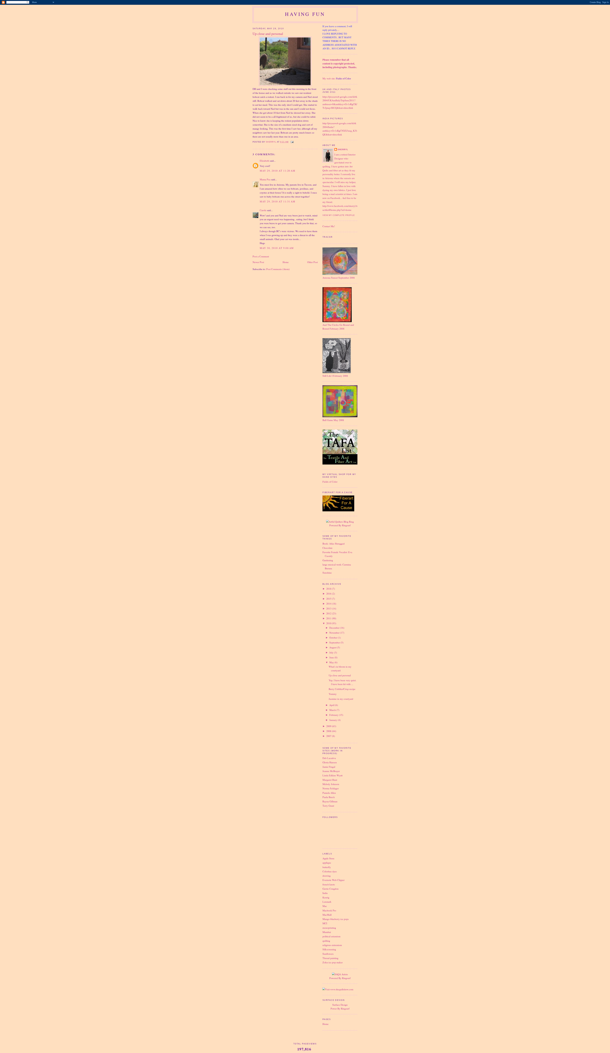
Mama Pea (265, 179)
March (332, 710)
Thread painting (330, 958)
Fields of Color (343, 78)
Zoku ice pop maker (332, 962)
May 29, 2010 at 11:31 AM (277, 201)
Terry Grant (328, 805)
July (331, 652)
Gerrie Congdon (330, 888)
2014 (329, 603)
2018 (329, 588)
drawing (326, 875)
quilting (326, 940)
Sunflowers (328, 953)
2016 (329, 593)
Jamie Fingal (328, 766)
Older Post (312, 262)
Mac (324, 906)
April (332, 705)
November (334, 632)
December (334, 627)
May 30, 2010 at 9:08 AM (277, 248)
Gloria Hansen (329, 762)
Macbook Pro (329, 910)
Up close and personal (340, 675)
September (335, 642)
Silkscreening (329, 949)
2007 (329, 736)
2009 (329, 726)
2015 (329, 598)
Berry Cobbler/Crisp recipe (342, 689)
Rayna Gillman (329, 801)
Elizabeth (264, 160)
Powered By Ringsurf (340, 525)
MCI (324, 923)
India (325, 893)
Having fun (305, 14)
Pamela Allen (329, 792)
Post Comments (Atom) (278, 269)
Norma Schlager (330, 788)
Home (286, 262)
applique (326, 862)
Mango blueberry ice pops (335, 919)
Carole (263, 210)
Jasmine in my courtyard (341, 698)
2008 (329, 731)
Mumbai (326, 932)
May (332, 662)
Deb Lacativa (329, 758)
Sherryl (343, 149)
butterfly (326, 867)
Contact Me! (328, 226)
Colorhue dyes (329, 871)
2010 (329, 623)
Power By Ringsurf (340, 1008)
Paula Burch (328, 797)
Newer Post (258, 262)
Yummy (333, 693)
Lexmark (326, 901)
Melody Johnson (330, 784)
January (333, 720)
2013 (329, 608)
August (333, 647)
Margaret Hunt (329, 779)
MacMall (327, 914)
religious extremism (332, 945)
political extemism (331, 936)
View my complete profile (338, 215)
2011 (329, 618)
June (332, 657)
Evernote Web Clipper (333, 880)
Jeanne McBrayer (331, 771)
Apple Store (328, 858)
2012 (329, 613)
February (334, 714)
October (333, 637)
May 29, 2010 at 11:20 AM (277, 170)
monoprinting (329, 927)
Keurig (325, 897)
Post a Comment (261, 256)
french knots (328, 884)
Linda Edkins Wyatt (332, 775)
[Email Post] (292, 142)
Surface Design (340, 1004)
